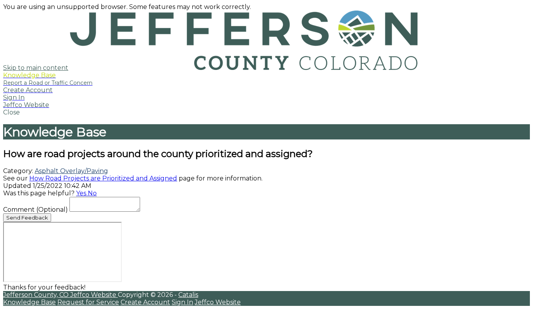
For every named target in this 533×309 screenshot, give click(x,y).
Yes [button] (82, 193)
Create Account (145, 302)
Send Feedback (27, 217)
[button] (266, 112)
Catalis (188, 294)
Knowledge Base (29, 302)
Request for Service (88, 302)
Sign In (182, 302)
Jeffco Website (94, 294)
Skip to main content (35, 67)
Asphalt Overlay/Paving (71, 171)
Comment (35, 209)
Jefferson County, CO (36, 294)
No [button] (92, 193)
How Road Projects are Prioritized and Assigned (103, 178)
